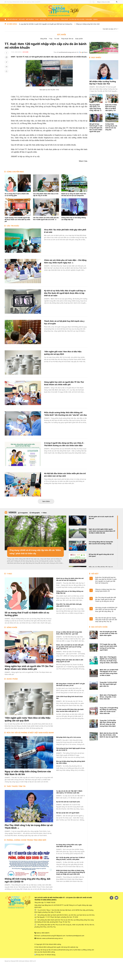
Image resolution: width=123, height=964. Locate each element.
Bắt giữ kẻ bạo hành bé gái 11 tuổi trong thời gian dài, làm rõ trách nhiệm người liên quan (95, 127)
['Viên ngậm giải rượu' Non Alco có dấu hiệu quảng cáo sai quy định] (29, 699)
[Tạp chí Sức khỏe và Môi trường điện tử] (61, 10)
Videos (95, 19)
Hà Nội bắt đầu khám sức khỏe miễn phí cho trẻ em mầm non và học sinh (65, 474)
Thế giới (49, 19)
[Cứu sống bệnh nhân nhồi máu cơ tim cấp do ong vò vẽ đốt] (46, 183)
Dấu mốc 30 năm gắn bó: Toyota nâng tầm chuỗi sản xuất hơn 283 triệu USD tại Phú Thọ (106, 619)
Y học (37, 19)
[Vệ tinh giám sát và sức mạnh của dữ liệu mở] (77, 520)
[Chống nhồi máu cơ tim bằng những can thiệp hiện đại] (74, 207)
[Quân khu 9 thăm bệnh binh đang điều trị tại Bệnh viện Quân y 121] (111, 98)
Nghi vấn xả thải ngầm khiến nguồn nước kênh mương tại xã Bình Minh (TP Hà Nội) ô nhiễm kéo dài (102, 531)
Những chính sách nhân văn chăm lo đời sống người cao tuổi (69, 660)
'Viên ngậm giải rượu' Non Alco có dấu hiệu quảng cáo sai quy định (62, 352)
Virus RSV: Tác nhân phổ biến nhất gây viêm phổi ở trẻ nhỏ (69, 605)
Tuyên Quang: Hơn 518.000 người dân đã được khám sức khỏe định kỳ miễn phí (17, 219)
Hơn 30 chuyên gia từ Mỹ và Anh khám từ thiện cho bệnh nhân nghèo (108, 633)
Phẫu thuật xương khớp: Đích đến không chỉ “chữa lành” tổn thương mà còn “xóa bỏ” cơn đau (65, 413)
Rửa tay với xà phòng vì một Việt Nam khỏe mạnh (30, 733)
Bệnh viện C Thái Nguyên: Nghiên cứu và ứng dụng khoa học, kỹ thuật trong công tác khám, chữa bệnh (109, 660)
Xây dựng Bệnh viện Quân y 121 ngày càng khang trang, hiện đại (95, 107)
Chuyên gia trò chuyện (76, 19)
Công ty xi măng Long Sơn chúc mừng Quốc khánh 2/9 (69, 24)
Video (45, 513)
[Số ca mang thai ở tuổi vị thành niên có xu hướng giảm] (18, 183)
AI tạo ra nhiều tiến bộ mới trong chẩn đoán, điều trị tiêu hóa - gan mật (69, 633)
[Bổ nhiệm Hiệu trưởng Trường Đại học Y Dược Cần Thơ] (103, 69)
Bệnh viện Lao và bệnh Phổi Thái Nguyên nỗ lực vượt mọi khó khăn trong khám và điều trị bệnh (109, 672)
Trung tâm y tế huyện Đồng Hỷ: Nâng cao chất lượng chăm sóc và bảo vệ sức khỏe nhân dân (109, 710)
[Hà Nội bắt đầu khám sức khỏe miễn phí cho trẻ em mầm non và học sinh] (23, 484)
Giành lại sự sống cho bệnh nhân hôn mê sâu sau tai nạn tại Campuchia (73, 194)
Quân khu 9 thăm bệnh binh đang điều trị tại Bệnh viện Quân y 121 (111, 107)
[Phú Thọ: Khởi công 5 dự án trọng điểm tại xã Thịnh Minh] (29, 806)
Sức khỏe (22, 19)
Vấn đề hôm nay (12, 19)
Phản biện (89, 19)
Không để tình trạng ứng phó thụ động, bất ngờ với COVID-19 (27, 880)
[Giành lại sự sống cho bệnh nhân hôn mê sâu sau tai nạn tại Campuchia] (74, 183)
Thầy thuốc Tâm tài (67, 39)
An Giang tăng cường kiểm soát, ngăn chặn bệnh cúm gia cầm (69, 845)
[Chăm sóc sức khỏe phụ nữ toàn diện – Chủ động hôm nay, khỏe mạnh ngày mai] (23, 271)
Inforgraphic (36, 513)
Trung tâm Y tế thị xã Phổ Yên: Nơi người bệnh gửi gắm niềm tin (108, 684)
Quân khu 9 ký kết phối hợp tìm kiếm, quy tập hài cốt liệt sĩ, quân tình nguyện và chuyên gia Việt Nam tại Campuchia (106, 580)
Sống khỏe (43, 39)
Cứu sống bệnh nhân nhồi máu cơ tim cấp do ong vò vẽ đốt (45, 194)
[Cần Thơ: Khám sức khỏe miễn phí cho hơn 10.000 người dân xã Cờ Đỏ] (46, 207)
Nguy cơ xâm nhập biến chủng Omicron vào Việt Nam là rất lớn (28, 773)
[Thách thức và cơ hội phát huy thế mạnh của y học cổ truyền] (23, 332)
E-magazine (24, 513)
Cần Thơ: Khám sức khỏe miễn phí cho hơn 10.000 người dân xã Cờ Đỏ (46, 218)
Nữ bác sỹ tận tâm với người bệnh (67, 813)
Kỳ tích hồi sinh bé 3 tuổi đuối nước (68, 802)
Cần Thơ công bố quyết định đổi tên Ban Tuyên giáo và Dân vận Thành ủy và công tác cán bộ (105, 599)
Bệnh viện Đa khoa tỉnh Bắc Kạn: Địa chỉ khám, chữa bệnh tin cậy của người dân (109, 735)
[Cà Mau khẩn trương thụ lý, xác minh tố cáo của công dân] (111, 117)
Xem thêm (46, 501)
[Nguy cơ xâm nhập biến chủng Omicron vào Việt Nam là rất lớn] (29, 752)
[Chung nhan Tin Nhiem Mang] (44, 954)
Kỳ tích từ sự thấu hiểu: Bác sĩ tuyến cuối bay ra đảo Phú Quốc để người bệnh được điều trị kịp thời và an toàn (65, 293)
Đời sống (43, 19)
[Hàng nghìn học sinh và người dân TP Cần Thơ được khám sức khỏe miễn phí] (23, 393)
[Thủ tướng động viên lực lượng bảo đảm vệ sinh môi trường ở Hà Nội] (77, 546)
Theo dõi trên (66, 52)
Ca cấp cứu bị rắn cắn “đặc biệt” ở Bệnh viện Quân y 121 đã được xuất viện (69, 792)
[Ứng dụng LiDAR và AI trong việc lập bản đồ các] (35, 533)
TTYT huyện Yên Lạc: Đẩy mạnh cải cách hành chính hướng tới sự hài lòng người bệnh (108, 647)
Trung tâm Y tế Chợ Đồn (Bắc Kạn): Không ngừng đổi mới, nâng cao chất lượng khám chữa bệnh (108, 723)
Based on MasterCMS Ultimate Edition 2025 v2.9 (20, 961)
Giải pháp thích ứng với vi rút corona (68, 737)
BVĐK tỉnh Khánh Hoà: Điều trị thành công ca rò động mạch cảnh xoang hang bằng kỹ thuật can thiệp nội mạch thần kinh (70, 872)
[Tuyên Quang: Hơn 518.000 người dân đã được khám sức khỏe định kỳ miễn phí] (18, 207)
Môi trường (30, 19)
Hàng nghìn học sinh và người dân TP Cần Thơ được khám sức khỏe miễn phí (64, 383)
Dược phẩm (79, 39)
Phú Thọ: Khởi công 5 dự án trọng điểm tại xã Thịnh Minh (29, 826)
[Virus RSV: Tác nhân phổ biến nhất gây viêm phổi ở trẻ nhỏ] (23, 240)
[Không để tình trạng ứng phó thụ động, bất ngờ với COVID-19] (29, 860)
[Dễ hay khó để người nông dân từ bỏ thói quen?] (77, 558)
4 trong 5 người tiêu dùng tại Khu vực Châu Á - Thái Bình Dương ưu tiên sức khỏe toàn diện (64, 444)
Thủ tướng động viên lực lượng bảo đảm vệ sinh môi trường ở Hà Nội (101, 543)
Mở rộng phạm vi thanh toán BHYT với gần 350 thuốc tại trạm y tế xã (70, 684)
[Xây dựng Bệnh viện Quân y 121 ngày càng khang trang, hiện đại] (96, 98)
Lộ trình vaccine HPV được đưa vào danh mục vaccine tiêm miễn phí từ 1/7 (70, 710)
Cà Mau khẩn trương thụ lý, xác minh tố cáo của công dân (111, 127)
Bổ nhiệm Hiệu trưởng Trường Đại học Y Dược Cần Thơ (102, 82)
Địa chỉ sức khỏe (99, 627)
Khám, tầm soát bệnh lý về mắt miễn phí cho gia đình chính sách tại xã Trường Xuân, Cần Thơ (69, 646)
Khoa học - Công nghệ (60, 19)
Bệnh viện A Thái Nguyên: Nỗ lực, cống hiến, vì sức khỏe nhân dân (108, 697)
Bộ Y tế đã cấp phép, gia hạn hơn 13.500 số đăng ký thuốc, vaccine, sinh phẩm (70, 858)
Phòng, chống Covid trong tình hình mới (26, 840)
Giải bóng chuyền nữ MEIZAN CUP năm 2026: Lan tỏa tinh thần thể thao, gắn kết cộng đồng (106, 609)
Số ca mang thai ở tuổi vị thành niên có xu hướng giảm (17, 194)
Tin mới (56, 39)
